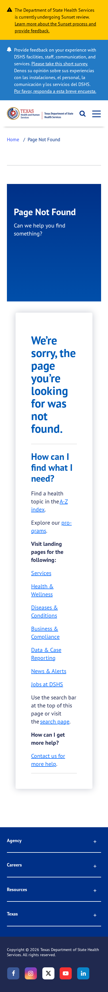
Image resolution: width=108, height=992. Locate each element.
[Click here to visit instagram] (30, 973)
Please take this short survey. (59, 63)
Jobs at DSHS (47, 684)
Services (41, 573)
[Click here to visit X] (48, 973)
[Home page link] (40, 113)
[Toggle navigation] (94, 113)
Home (13, 139)
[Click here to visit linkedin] (83, 973)
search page (54, 721)
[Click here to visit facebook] (13, 973)
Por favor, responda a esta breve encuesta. (55, 91)
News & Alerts (48, 671)
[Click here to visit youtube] (65, 973)
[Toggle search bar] (80, 113)
